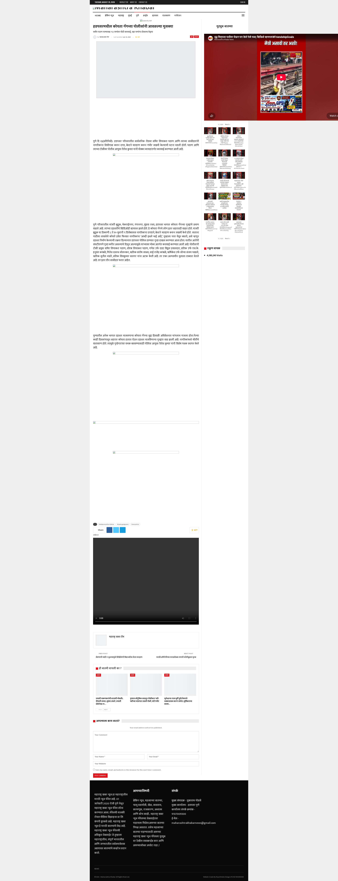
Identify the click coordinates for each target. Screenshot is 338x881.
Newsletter (124, 2)
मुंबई (130, 15)
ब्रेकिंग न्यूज (109, 15)
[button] (227, 124)
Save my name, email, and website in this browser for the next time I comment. (128, 769)
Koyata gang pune (122, 524)
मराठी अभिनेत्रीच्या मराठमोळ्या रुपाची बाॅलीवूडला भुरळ (176, 657)
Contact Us (143, 2)
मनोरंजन (177, 15)
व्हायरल (155, 15)
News (96, 868)
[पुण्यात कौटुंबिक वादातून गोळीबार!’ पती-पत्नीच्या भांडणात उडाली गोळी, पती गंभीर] (146, 685)
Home (98, 15)
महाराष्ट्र (121, 15)
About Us (133, 2)
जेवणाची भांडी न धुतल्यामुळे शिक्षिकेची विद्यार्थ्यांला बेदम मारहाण (119, 657)
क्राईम (145, 15)
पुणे (137, 15)
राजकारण (166, 15)
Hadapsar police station (106, 524)
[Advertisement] (146, 119)
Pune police (135, 524)
